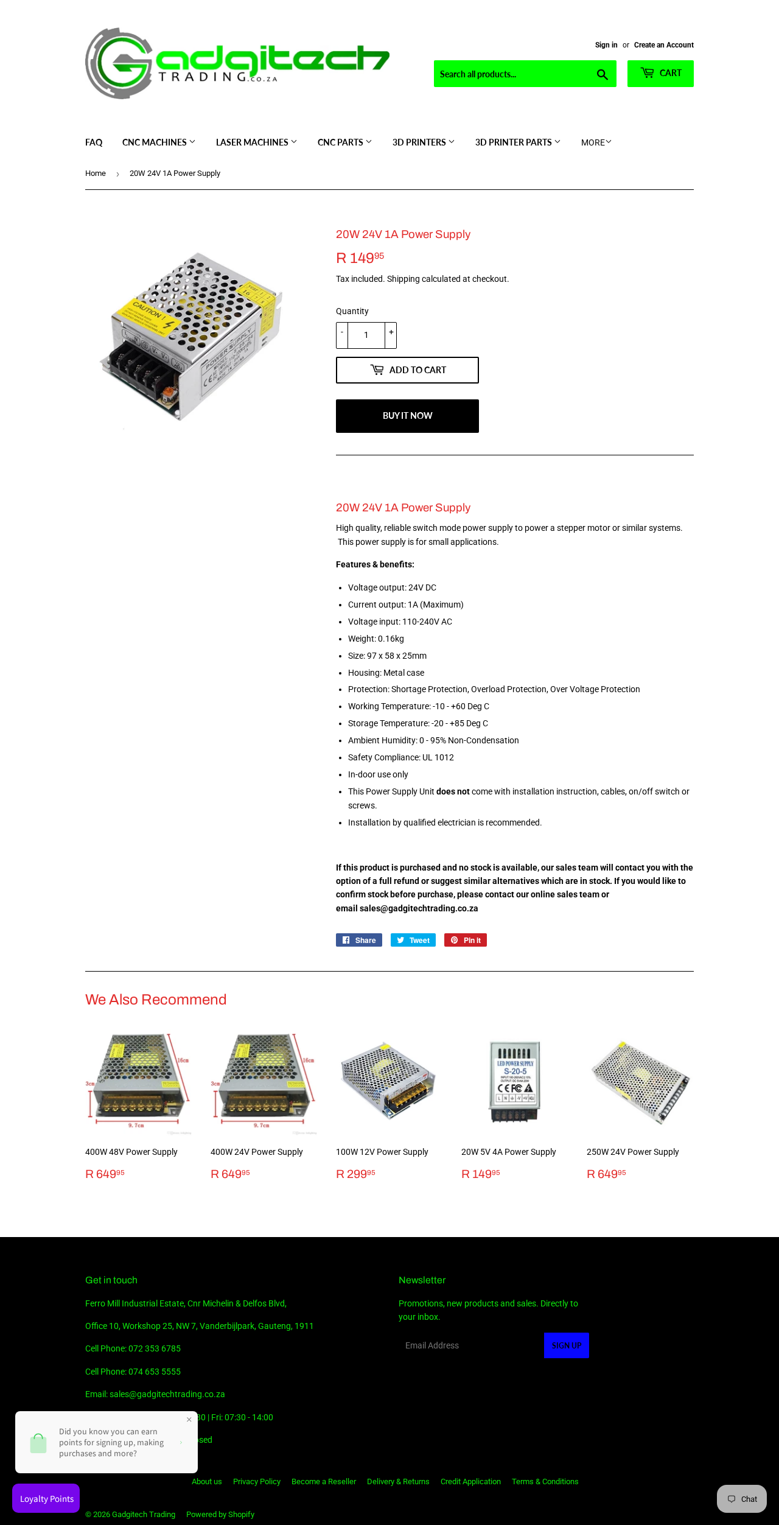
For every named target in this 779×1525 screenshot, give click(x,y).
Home (95, 173)
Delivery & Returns (398, 1481)
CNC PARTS (341, 142)
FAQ (93, 142)
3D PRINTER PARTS (514, 142)
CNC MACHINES (155, 142)
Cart (670, 73)
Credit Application (471, 1481)
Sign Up (566, 1345)
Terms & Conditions (545, 1481)
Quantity (352, 311)
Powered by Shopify (220, 1514)
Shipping (403, 279)
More (593, 142)
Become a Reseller (324, 1481)
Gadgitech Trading (143, 1514)
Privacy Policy (257, 1481)
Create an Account (664, 45)
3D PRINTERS (420, 142)
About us (207, 1481)
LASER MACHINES (253, 142)
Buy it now (408, 415)
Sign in (606, 45)
